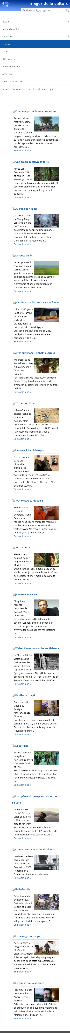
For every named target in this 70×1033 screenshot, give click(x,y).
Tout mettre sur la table (29, 500)
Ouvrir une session (12, 81)
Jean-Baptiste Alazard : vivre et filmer (37, 302)
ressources (19, 89)
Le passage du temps (27, 936)
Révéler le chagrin (25, 695)
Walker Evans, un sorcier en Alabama (37, 648)
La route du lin (24, 255)
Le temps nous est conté (29, 983)
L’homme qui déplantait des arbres (35, 111)
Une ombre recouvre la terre (32, 161)
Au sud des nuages (26, 208)
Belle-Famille (22, 889)
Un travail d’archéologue (29, 450)
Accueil (6, 89)
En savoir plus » (22, 150)
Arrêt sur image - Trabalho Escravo (35, 352)
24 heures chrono (25, 403)
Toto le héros (22, 547)
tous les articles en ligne (41, 89)
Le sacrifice (21, 745)
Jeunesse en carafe (26, 594)
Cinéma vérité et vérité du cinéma (35, 849)
